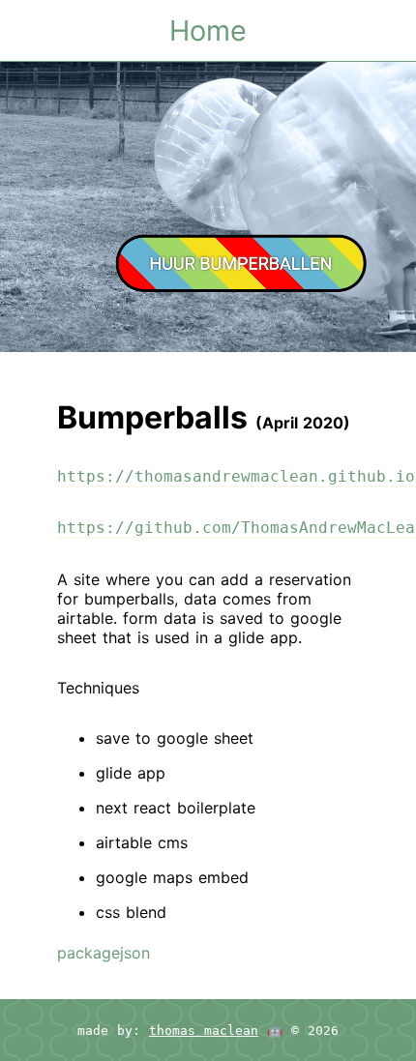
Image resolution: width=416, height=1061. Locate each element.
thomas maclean (203, 1030)
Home (208, 30)
